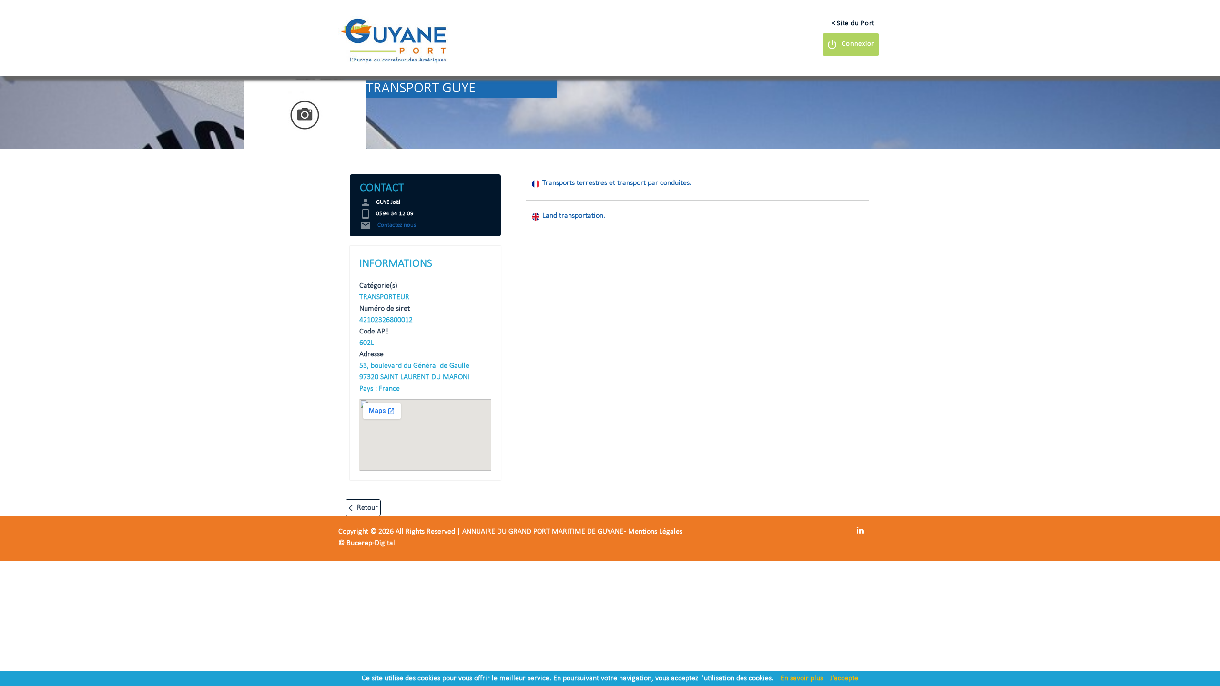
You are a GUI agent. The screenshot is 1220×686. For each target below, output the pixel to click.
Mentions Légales (655, 531)
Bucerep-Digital (370, 543)
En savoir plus (802, 678)
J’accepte (844, 678)
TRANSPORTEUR (384, 297)
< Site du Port (853, 23)
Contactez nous (388, 225)
